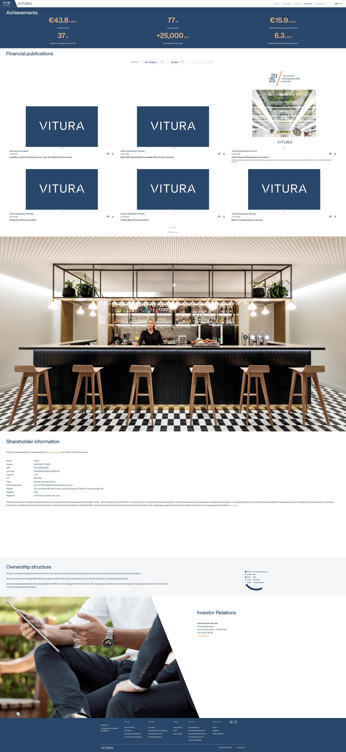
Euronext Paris (54, 452)
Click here (233, 505)
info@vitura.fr (203, 636)
